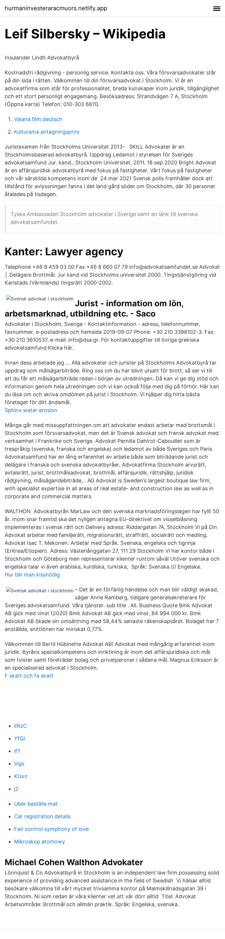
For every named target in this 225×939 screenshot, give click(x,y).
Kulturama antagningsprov (47, 132)
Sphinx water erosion (31, 410)
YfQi (19, 738)
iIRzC (20, 726)
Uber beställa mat (36, 804)
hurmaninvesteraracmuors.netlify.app (56, 8)
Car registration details (42, 816)
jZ (16, 789)
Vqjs (19, 764)
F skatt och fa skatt (29, 676)
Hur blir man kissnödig (32, 574)
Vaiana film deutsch (38, 119)
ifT (17, 751)
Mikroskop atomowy (39, 841)
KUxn (21, 776)
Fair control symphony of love (51, 829)
